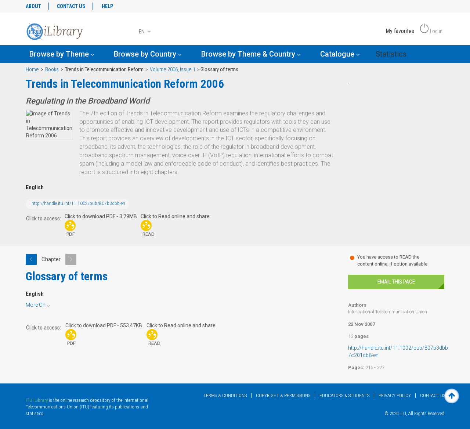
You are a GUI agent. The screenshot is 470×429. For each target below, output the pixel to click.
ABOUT (33, 6)
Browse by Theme (60, 54)
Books (52, 69)
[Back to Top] (451, 396)
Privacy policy (395, 395)
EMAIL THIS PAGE (396, 281)
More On (36, 305)
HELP (107, 6)
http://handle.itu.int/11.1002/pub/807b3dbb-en (78, 203)
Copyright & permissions (283, 395)
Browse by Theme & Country (249, 54)
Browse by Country (146, 54)
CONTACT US (71, 6)
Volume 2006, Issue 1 (172, 69)
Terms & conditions (225, 395)
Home (32, 69)
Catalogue (338, 54)
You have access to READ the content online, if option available (392, 260)
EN (142, 31)
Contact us (432, 395)
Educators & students (344, 395)
